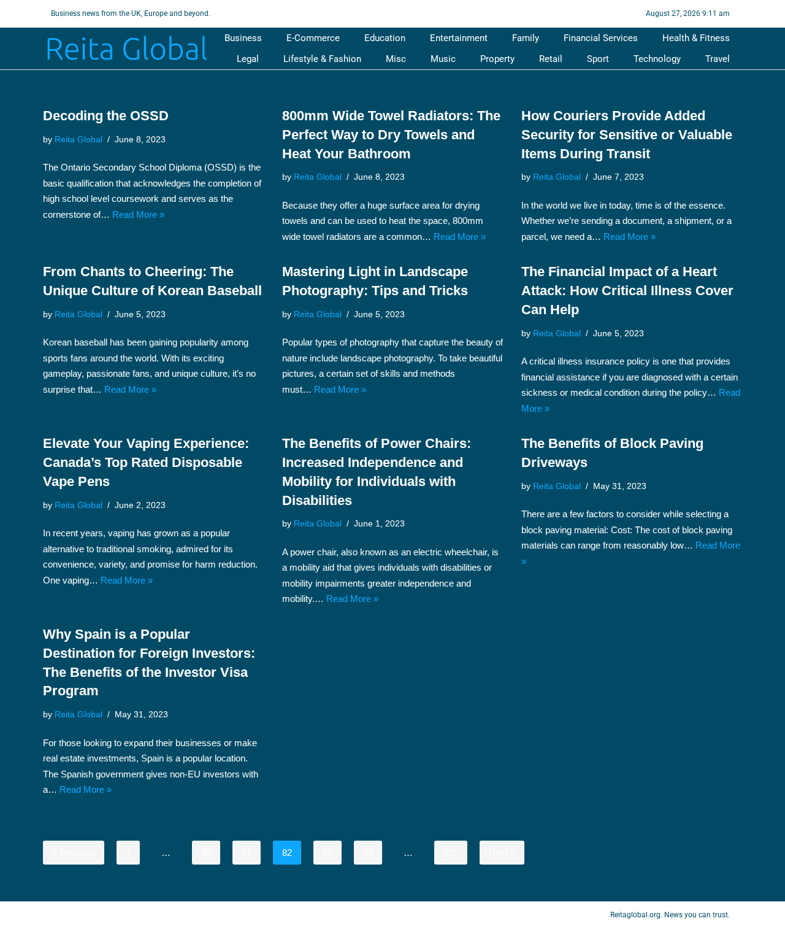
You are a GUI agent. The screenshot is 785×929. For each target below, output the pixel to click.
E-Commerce (313, 38)
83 (327, 852)
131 (450, 852)
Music (443, 58)
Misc (396, 58)
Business (243, 38)
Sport (598, 58)
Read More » (138, 214)
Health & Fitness (696, 38)
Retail (550, 58)
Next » (502, 852)
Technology (657, 58)
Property (497, 58)
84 (368, 852)
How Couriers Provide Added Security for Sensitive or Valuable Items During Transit (626, 134)
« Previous (73, 852)
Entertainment (459, 38)
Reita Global (78, 139)
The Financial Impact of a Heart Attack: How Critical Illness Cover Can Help (627, 290)
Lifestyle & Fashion (322, 58)
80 (206, 852)
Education (384, 38)
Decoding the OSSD (106, 115)
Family (525, 38)
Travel (717, 58)
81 (246, 852)
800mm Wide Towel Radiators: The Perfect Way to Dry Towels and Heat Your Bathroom (391, 134)
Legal (248, 58)
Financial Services (601, 38)
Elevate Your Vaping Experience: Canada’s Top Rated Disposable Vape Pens (146, 462)
